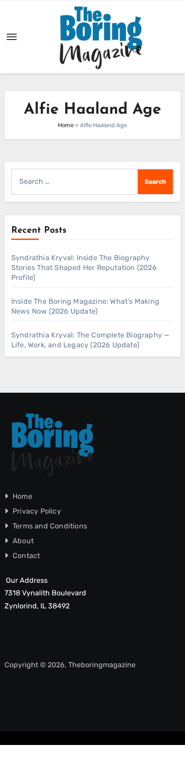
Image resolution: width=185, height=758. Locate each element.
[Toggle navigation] (11, 36)
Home (66, 125)
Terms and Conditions (50, 526)
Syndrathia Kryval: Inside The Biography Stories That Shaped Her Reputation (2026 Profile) (84, 267)
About (23, 540)
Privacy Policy (37, 511)
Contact (26, 555)
